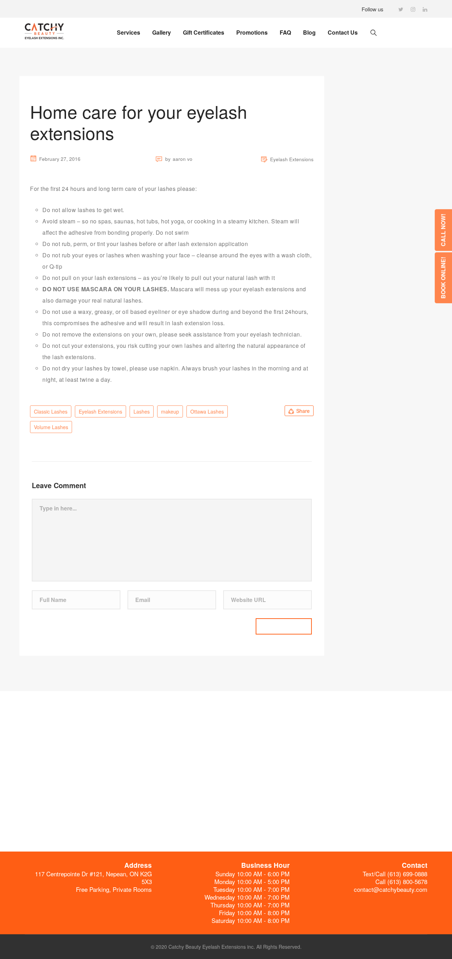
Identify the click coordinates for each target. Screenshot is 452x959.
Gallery (161, 32)
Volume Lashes (51, 427)
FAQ (285, 32)
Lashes (141, 411)
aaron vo (182, 159)
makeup (170, 411)
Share (303, 410)
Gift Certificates (203, 32)
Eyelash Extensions (292, 159)
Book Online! (443, 277)
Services (128, 32)
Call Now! (443, 230)
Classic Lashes (50, 411)
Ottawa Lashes (207, 411)
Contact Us (343, 32)
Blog (309, 32)
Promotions (252, 32)
